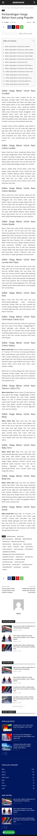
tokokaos (5, 569)
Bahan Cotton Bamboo (8, 539)
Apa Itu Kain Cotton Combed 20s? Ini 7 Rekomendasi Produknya (24, 627)
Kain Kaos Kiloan (16, 564)
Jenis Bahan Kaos (29, 556)
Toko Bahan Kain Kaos (27, 564)
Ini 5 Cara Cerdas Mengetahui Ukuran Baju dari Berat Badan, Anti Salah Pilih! (24, 736)
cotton (22, 546)
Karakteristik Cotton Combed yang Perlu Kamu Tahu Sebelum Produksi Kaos (24, 647)
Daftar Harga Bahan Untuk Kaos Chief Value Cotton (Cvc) (19, 65)
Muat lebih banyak (17, 706)
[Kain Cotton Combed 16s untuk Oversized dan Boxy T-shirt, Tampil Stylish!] (7, 638)
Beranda (4, 8)
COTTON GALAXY (29, 549)
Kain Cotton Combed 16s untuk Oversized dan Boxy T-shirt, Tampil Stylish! (23, 637)
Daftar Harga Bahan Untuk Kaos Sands (17, 84)
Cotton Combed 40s (18, 549)
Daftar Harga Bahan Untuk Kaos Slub (16, 62)
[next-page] (6, 654)
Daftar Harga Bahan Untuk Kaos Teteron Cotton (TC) (20, 71)
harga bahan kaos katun (8, 556)
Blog (8, 8)
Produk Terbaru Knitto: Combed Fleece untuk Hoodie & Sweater (8, 590)
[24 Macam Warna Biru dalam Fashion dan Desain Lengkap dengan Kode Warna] (7, 746)
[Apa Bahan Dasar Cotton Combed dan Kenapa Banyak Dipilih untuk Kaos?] (7, 699)
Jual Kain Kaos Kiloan (20, 562)
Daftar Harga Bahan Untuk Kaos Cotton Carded (19, 50)
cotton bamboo (29, 546)
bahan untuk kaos (27, 544)
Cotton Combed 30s (7, 549)
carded (4, 546)
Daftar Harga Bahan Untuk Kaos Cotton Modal (19, 56)
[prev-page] (3, 654)
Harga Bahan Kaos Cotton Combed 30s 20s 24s (13, 554)
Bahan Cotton (20, 536)
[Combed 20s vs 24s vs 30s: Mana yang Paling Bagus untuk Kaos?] (7, 727)
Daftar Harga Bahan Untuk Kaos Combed (17, 46)
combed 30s (16, 546)
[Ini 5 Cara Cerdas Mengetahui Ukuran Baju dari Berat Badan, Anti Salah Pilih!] (7, 737)
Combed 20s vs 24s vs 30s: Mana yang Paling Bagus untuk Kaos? (23, 726)
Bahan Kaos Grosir (17, 544)
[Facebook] (9, 27)
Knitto (7, 22)
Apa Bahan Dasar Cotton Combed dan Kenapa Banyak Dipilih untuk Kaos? (23, 698)
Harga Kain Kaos (19, 556)
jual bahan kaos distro (8, 562)
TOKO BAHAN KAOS (7, 567)
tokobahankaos (17, 567)
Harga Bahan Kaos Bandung (9, 551)
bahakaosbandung (11, 536)
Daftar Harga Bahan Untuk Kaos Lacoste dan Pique (19, 59)
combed (9, 546)
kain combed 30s (6, 564)
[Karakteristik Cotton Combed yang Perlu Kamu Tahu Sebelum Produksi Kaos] (7, 647)
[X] (13, 27)
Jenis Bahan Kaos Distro (8, 559)
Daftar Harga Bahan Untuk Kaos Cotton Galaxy (19, 68)
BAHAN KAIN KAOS (27, 539)
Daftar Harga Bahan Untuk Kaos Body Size (18, 81)
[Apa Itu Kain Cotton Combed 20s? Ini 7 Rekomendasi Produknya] (7, 628)
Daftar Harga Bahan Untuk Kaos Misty (17, 75)
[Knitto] (3, 22)
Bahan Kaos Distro (7, 544)
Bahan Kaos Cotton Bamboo (18, 541)
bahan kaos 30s (6, 541)
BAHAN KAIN (18, 539)
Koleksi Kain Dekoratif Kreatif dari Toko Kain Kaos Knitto (28, 590)
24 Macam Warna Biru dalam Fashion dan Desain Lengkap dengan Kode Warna (22, 746)
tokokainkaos (26, 567)
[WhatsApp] (21, 27)
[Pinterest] (17, 27)
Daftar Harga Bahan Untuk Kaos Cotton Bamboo (19, 53)
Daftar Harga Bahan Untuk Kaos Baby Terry (19, 78)
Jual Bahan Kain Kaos (20, 559)
